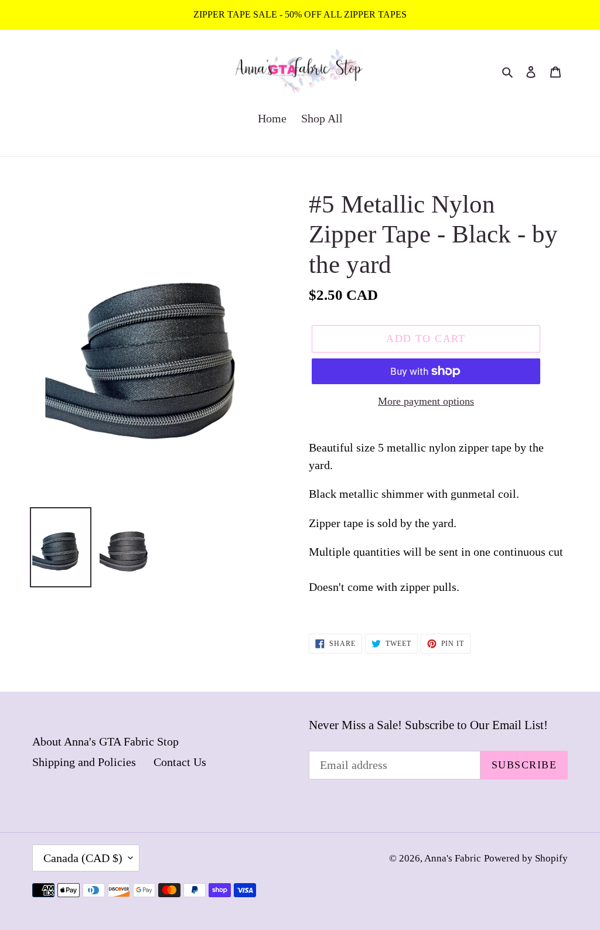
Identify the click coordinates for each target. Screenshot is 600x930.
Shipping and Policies (84, 761)
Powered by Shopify (526, 858)
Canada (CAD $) (82, 858)
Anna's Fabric (452, 858)
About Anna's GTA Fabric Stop (105, 741)
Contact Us (180, 761)
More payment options (426, 401)
